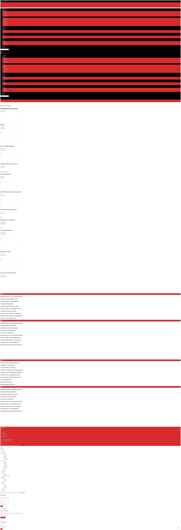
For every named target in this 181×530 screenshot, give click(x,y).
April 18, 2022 (2, 213)
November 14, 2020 (3, 223)
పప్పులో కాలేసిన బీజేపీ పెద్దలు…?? (5, 174)
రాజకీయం (4, 10)
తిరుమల (5, 31)
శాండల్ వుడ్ (5, 22)
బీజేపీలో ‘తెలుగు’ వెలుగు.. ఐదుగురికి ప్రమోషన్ (7, 220)
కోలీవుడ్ (5, 20)
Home (1, 105)
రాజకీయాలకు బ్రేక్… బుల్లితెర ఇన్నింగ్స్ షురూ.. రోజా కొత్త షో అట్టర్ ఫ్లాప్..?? (11, 370)
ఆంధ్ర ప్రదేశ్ (5, 11)
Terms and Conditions (3, 441)
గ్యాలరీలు (3, 35)
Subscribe (3, 433)
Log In (1, 519)
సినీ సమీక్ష (3, 33)
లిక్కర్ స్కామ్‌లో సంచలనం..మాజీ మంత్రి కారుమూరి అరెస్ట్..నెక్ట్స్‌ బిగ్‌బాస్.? (11, 316)
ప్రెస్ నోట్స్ (3, 47)
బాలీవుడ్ (5, 24)
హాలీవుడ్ (5, 25)
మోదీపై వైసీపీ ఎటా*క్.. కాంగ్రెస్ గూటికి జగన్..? (7, 365)
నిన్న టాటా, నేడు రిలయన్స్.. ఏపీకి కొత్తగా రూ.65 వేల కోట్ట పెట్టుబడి (10, 377)
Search (3, 437)
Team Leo (23, 445)
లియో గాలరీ (2, 254)
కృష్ (1, 194)
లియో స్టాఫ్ (2, 176)
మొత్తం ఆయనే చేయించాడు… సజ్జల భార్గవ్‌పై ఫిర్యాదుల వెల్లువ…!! (10, 375)
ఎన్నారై (3, 46)
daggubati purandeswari (7, 105)
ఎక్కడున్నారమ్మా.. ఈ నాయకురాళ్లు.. (6, 251)
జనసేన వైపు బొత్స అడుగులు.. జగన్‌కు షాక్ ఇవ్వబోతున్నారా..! (9, 301)
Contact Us (4, 436)
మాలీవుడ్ (5, 21)
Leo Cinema (3, 166)
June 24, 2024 (2, 128)
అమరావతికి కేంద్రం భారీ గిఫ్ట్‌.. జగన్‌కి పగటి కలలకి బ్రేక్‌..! (9, 299)
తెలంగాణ (5, 13)
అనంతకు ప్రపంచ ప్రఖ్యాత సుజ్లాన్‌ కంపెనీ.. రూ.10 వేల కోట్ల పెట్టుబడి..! (11, 313)
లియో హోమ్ (4, 9)
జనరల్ (3, 27)
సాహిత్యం (5, 43)
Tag (3, 105)
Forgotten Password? (3, 508)
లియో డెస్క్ (2, 127)
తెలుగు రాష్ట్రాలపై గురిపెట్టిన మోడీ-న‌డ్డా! (6, 230)
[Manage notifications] (179, 528)
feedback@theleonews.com (8, 439)
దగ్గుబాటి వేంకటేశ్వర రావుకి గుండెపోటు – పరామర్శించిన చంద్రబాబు (11, 192)
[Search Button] (9, 49)
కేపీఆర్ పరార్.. (2, 125)
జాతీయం (5, 14)
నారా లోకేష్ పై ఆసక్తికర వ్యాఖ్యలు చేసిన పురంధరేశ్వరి (8, 209)
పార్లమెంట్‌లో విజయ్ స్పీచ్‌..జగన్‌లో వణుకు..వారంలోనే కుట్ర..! (9, 306)
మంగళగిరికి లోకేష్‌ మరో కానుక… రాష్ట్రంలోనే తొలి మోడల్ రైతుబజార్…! (11, 323)
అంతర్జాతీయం (6, 15)
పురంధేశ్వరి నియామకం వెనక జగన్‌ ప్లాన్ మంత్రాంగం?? (9, 164)
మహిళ (3, 39)
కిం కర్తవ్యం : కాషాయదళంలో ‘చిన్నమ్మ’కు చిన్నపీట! (8, 273)
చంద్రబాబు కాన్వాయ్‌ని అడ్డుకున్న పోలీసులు (6, 304)
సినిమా (3, 17)
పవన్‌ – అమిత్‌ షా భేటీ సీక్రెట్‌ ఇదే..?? (6, 379)
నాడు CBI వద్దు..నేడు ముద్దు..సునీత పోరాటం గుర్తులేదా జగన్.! (10, 363)
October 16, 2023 (3, 150)
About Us (3, 432)
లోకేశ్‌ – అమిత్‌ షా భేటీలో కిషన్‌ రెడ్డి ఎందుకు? (7, 146)
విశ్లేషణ (3, 29)
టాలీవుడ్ (5, 18)
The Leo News (5, 445)
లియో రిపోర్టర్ (3, 222)
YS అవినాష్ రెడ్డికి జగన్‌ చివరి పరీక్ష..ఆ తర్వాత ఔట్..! (8, 311)
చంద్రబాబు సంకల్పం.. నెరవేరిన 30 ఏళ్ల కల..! (7, 333)
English (1, 103)
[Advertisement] (17, 6)
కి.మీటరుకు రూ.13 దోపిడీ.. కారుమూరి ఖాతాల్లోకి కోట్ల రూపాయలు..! (10, 308)
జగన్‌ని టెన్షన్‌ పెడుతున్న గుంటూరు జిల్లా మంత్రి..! (8, 367)
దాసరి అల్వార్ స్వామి (6, 32)
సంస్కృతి (3, 40)
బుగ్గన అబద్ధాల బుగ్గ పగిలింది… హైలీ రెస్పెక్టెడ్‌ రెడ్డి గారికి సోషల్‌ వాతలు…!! (11, 372)
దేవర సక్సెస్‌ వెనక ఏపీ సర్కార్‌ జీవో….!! (6, 382)
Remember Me (4, 504)
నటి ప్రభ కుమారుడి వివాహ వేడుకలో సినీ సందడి (7, 384)
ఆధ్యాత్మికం (5, 44)
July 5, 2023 (2, 167)
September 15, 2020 (3, 276)
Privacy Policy (10, 441)
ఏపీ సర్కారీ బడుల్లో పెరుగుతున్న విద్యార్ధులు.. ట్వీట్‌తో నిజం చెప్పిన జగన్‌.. (11, 345)
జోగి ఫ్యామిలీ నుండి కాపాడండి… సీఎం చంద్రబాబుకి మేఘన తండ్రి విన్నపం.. (11, 296)
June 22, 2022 (2, 195)
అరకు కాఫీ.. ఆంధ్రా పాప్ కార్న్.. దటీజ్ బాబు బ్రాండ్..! (8, 318)
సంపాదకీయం (4, 28)
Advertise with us (5, 434)
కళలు (5, 41)
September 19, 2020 (3, 255)
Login (3, 15)
